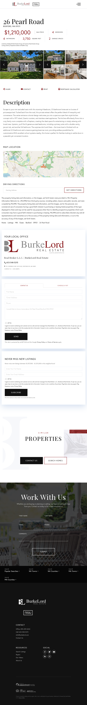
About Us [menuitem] (19, 660)
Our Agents (16, 269)
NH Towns (33, 571)
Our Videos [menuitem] (19, 658)
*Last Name (48, 516)
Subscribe (16, 392)
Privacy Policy (18, 330)
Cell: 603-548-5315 (22, 632)
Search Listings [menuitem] (21, 652)
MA (16, 222)
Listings (10, 222)
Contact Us (7, 269)
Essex (22, 222)
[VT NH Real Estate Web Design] (43, 684)
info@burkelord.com (22, 635)
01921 (35, 222)
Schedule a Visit (63, 285)
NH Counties (53, 571)
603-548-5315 (12, 262)
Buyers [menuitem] (18, 655)
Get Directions (74, 190)
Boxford (28, 222)
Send (16, 336)
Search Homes (55, 460)
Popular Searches (11, 571)
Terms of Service (53, 342)
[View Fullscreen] (6, 161)
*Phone (47, 525)
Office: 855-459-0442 (23, 629)
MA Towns (73, 571)
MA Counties (10, 579)
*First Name (23, 516)
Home (4, 222)
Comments (23, 534)
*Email (21, 525)
